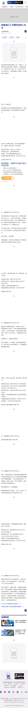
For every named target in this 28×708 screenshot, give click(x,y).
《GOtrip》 (16, 684)
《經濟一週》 (20, 687)
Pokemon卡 (19, 6)
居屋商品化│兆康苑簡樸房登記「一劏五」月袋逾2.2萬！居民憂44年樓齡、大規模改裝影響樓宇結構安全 (21, 631)
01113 (11, 37)
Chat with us (7, 702)
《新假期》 (9, 684)
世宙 (17, 37)
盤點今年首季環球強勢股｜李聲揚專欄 (20, 621)
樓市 (3, 33)
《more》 (20, 685)
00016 (5, 37)
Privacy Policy (20, 702)
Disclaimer (13, 702)
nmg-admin (5, 31)
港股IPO (4, 6)
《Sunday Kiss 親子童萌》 (9, 687)
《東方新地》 (13, 685)
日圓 (11, 6)
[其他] (25, 31)
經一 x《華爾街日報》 (16, 2)
